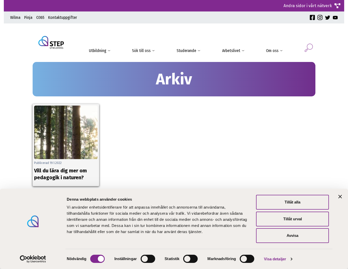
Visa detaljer (275, 259)
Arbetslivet (231, 50)
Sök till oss (141, 50)
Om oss (272, 50)
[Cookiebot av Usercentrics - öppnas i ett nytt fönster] (33, 259)
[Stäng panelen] (340, 196)
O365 (40, 17)
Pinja (28, 17)
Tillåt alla (292, 202)
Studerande (186, 50)
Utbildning (97, 50)
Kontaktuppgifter (62, 17)
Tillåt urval (292, 219)
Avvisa (292, 235)
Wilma (15, 17)
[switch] (148, 259)
